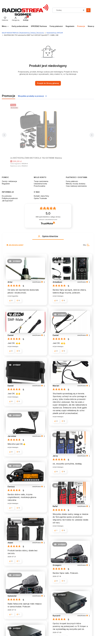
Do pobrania (6, 196)
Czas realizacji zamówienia (76, 186)
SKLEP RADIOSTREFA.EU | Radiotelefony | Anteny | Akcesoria (23, 33)
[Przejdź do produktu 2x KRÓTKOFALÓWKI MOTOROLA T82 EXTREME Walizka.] (39, 129)
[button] (88, 10)
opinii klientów (48, 217)
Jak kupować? (7, 201)
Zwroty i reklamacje (9, 181)
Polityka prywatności (10, 198)
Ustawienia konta (40, 184)
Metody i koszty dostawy (75, 184)
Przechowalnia (39, 186)
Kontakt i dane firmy (41, 196)
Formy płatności (72, 181)
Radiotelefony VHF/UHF (55, 33)
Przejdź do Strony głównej (48, 83)
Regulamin (6, 184)
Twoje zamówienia (41, 181)
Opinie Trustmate (40, 198)
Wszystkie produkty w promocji (31, 96)
